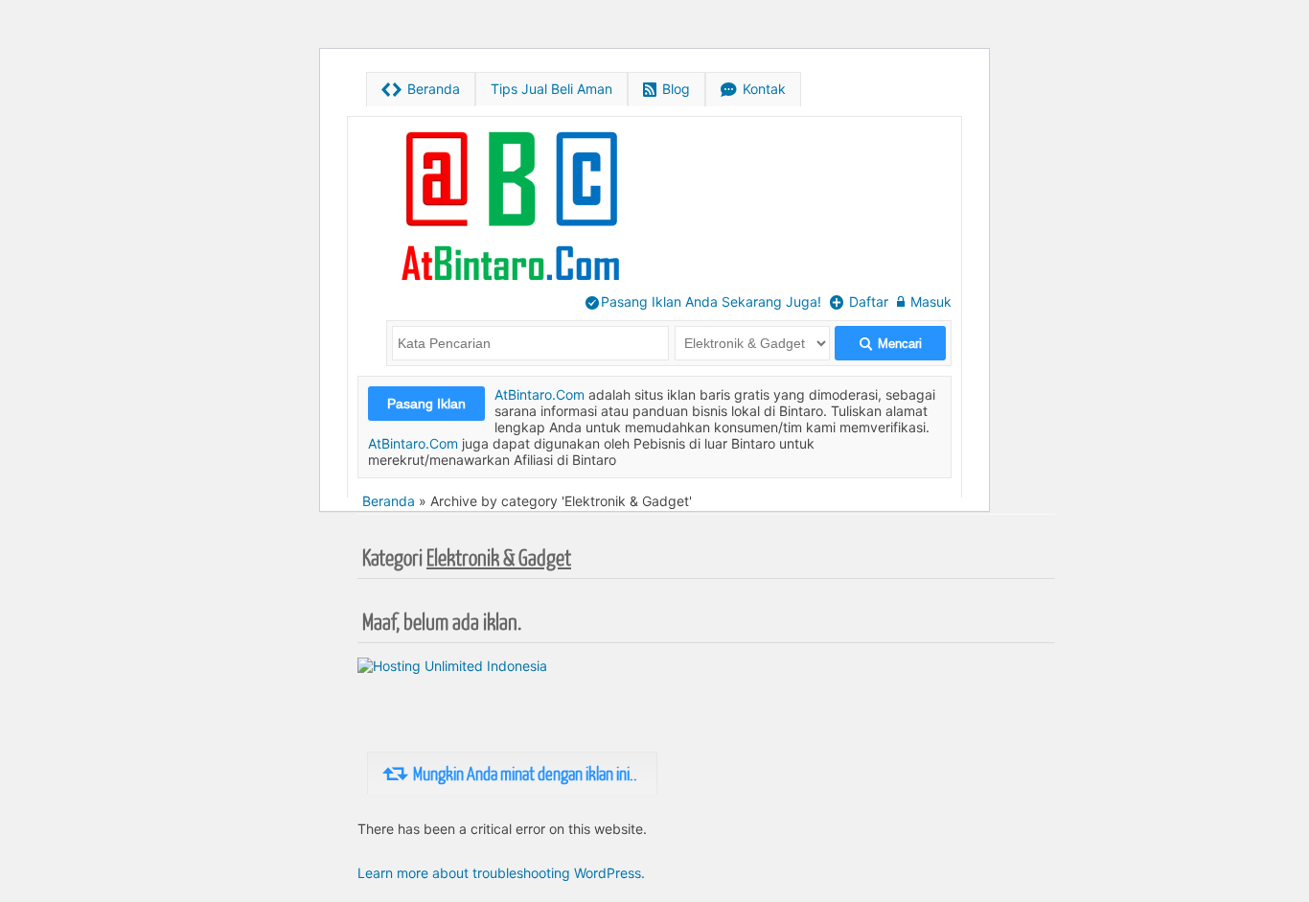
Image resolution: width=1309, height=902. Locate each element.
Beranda (420, 89)
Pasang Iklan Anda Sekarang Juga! (703, 301)
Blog (666, 89)
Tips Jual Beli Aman (551, 89)
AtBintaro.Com (539, 394)
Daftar (859, 301)
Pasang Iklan (426, 403)
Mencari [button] (891, 343)
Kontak (753, 89)
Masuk (924, 301)
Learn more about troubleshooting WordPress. (501, 873)
